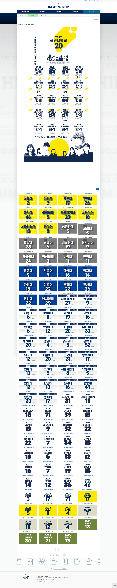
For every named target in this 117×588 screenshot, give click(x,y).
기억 (51, 568)
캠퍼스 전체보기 (94, 0)
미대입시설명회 (87, 0)
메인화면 (80, 0)
